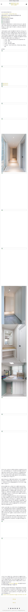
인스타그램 (11, 583)
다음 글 (14, 602)
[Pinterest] (17, 608)
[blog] (10, 608)
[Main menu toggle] (1, 4)
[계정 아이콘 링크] (26, 4)
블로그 (16, 583)
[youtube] (12, 608)
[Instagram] (8, 608)
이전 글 (14, 599)
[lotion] (19, 608)
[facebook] (15, 608)
